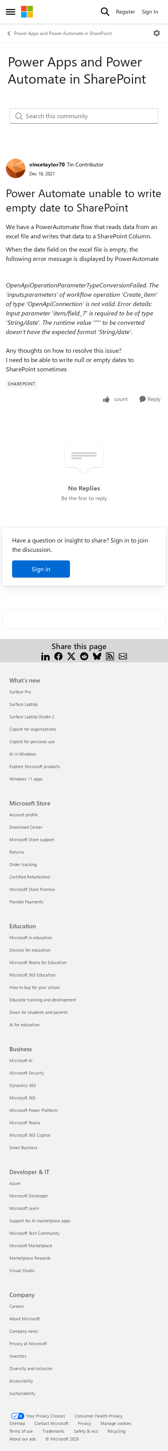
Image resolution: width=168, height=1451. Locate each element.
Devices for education (29, 950)
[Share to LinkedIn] (45, 655)
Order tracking (23, 864)
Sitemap (17, 1423)
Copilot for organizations (32, 729)
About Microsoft (24, 1318)
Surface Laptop (23, 704)
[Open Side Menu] (10, 12)
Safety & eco (86, 1431)
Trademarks (53, 1431)
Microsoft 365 (22, 1098)
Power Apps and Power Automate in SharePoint (63, 33)
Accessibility (21, 1381)
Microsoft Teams (24, 1122)
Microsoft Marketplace (30, 1245)
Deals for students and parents (38, 1012)
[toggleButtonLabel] (156, 33)
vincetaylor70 (47, 164)
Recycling (116, 1431)
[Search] (105, 11)
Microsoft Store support (31, 839)
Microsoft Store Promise (32, 889)
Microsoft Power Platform (33, 1110)
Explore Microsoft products (34, 766)
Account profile (23, 814)
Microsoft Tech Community (34, 1233)
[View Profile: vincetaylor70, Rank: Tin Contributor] (15, 168)
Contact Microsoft (51, 1423)
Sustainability (22, 1393)
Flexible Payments (26, 902)
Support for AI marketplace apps (39, 1220)
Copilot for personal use (32, 741)
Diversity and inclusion (30, 1368)
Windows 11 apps (26, 779)
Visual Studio (21, 1270)
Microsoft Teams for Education (37, 962)
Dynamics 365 (22, 1085)
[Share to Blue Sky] (97, 655)
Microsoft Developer (28, 1196)
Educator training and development (42, 1000)
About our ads (22, 1439)
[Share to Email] (123, 655)
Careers (16, 1306)
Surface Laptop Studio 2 (31, 716)
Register (125, 11)
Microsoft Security (26, 1073)
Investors (18, 1356)
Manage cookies (115, 1423)
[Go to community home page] (27, 12)
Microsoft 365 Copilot (29, 1135)
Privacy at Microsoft (28, 1343)
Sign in (41, 569)
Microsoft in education (30, 937)
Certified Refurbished (29, 877)
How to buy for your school (34, 987)
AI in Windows (22, 754)
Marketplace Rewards (30, 1258)
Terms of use (21, 1431)
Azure (14, 1183)
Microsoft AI (20, 1060)
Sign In (150, 11)
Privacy (84, 1423)
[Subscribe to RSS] (110, 655)
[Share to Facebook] (58, 655)
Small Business (23, 1147)
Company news (23, 1331)
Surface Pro (20, 692)
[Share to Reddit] (84, 655)
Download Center (26, 827)
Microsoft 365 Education (32, 975)
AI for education (24, 1024)
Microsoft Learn (24, 1208)
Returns (16, 852)
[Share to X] (71, 655)
